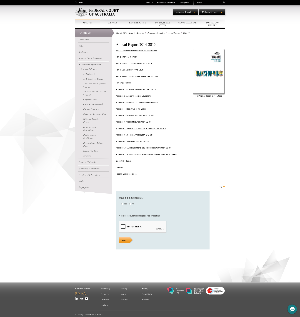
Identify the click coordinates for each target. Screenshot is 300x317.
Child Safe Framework (93, 104)
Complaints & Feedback (166, 2)
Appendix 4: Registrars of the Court (130, 109)
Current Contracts (91, 109)
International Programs (89, 168)
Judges (81, 45)
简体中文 (80, 293)
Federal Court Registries (126, 174)
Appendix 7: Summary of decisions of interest (141, 128)
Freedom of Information (89, 174)
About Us (140, 33)
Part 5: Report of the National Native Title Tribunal (137, 76)
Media (81, 180)
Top (221, 187)
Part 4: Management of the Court (129, 70)
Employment (184, 2)
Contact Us (149, 2)
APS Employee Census (93, 78)
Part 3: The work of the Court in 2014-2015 (134, 63)
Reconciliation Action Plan (92, 144)
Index (124, 161)
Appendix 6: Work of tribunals (133, 122)
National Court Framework (90, 58)
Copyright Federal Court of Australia (90, 314)
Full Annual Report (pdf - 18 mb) (208, 96)
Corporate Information (91, 64)
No (133, 204)
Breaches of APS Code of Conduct (94, 93)
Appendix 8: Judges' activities (134, 135)
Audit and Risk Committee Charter (94, 85)
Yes (125, 204)
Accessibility (105, 288)
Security (124, 299)
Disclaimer (105, 299)
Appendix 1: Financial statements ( (136, 89)
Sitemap (145, 288)
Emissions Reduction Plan (94, 114)
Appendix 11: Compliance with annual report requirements (146, 154)
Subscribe (145, 299)
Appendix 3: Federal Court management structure (137, 102)
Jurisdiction (84, 39)
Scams (123, 294)
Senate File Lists (90, 150)
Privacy (124, 288)
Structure (87, 155)
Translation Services (82, 288)
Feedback (104, 305)
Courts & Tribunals (87, 162)
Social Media (147, 294)
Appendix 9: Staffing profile (132, 141)
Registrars (83, 51)
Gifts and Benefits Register (91, 120)
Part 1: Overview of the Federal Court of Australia (136, 50)
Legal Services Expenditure (89, 128)
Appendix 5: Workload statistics (135, 115)
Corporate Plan (90, 99)
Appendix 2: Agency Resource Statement (133, 96)
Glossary (119, 167)
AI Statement (89, 73)
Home (80, 2)
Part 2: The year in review (126, 57)
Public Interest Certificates (89, 136)
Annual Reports (90, 69)
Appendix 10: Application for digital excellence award (143, 148)
